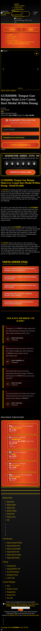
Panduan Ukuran (12, 589)
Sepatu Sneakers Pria (13, 546)
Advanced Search (17, 15)
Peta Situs (10, 598)
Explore (16, 4)
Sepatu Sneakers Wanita (14, 543)
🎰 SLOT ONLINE (14, 477)
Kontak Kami (11, 595)
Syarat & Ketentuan (13, 572)
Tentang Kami (11, 566)
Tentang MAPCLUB (13, 569)
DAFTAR (12, 29)
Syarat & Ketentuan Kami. (30, 615)
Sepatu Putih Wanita (13, 558)
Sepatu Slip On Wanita (14, 555)
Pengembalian (11, 592)
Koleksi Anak (11, 517)
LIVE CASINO (11, 38)
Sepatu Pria (10, 502)
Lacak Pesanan (19, 9)
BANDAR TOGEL (12, 36)
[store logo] (7, 14)
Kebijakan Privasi (12, 575)
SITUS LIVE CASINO (8, 91)
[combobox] (22, 13)
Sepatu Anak (11, 508)
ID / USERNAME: (6, 126)
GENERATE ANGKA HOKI (20, 172)
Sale (8, 520)
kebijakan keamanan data (14, 606)
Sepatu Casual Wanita (13, 549)
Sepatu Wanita (11, 505)
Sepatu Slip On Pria (13, 552)
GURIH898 (10, 35)
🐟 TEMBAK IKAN (15, 439)
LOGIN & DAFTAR (12, 40)
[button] (37, 69)
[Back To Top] (1, 629)
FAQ (8, 586)
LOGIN (30, 29)
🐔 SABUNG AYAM (15, 428)
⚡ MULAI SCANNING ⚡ (20, 145)
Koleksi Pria (11, 514)
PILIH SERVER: (6, 134)
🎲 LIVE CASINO (14, 465)
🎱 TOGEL (12, 454)
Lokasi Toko (18, 7)
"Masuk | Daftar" (19, 6)
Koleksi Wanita (11, 511)
